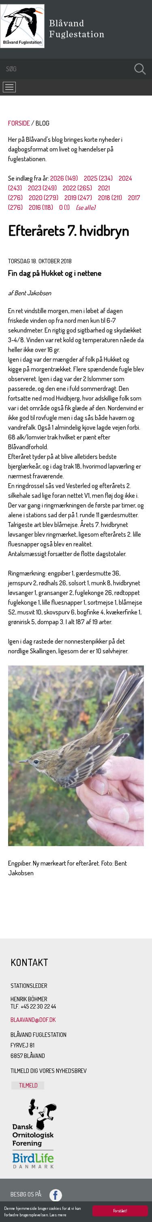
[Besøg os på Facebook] (52, 1194)
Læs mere (57, 1214)
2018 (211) (110, 198)
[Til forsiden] (24, 46)
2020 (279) (43, 198)
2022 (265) (77, 188)
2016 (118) (41, 207)
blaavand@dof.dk (33, 1019)
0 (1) (64, 207)
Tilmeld (28, 1085)
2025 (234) (98, 178)
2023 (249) (42, 188)
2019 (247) (78, 198)
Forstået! (120, 1210)
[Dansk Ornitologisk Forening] (81, 40)
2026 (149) (64, 178)
